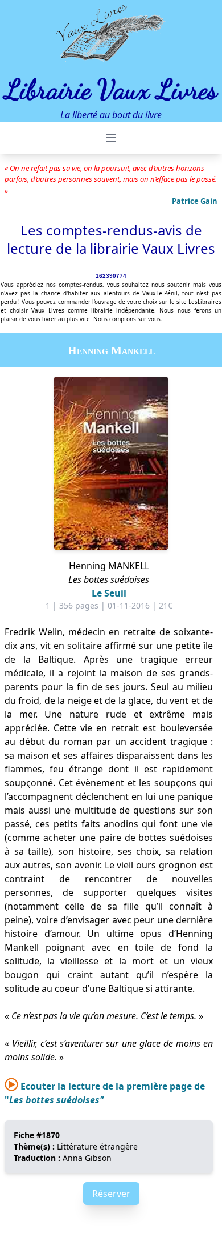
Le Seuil (109, 593)
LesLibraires (204, 302)
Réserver (111, 1193)
